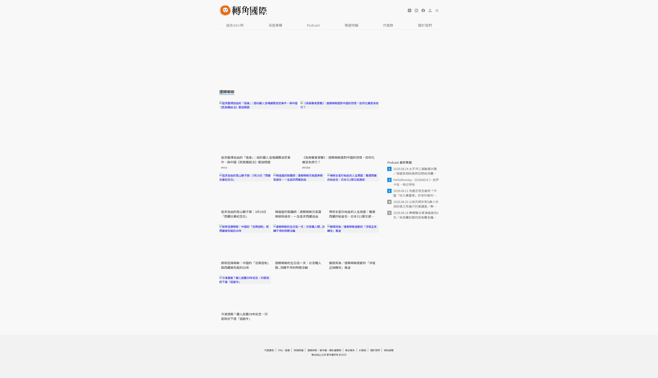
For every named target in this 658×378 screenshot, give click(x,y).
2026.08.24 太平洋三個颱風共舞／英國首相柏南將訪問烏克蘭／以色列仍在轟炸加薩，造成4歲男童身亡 (415, 171)
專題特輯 (351, 25)
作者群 (388, 25)
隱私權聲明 (335, 350)
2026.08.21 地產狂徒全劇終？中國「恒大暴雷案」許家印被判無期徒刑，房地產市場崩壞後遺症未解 (415, 193)
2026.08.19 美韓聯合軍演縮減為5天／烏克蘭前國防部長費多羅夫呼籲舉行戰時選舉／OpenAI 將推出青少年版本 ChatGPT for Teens (415, 215)
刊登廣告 (269, 350)
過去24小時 (235, 25)
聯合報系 (350, 350)
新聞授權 (298, 350)
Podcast (313, 25)
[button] (409, 10)
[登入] (430, 10)
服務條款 (312, 350)
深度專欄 (275, 25)
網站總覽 (389, 350)
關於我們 (425, 25)
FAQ (280, 350)
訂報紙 (362, 350)
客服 (287, 350)
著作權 (323, 350)
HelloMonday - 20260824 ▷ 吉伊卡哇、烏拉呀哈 (416, 182)
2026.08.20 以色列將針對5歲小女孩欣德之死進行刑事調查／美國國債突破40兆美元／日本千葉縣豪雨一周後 (415, 204)
